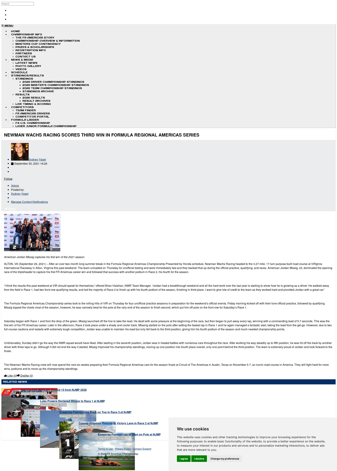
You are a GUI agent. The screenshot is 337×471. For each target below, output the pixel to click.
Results (22, 94)
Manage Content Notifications (29, 202)
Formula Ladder (25, 119)
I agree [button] (184, 458)
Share (12, 209)
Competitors (22, 107)
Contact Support (142, 448)
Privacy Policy (123, 448)
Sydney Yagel (37, 159)
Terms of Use (105, 448)
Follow (8, 179)
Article (15, 186)
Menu (8, 25)
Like (12, 375)
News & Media (22, 59)
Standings (24, 78)
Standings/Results (27, 75)
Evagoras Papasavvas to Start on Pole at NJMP (129, 434)
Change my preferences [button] (224, 458)
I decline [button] (199, 458)
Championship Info (26, 34)
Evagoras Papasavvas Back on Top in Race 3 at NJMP (95, 412)
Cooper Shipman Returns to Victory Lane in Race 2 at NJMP (118, 423)
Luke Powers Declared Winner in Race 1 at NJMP (72, 401)
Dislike (26, 375)
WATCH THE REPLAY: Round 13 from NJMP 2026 (54, 390)
